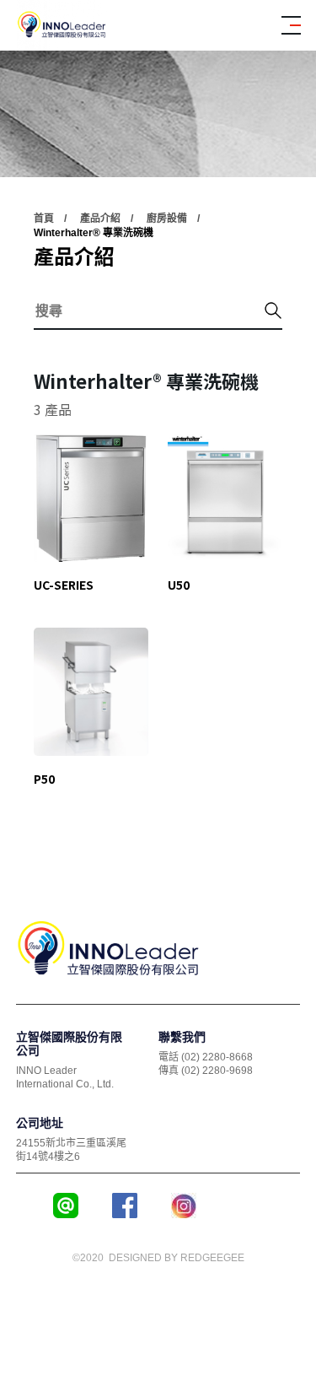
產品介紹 (100, 218)
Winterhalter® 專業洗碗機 (93, 233)
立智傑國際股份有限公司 (69, 1043)
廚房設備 (167, 218)
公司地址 (39, 1123)
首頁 (44, 218)
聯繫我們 (182, 1037)
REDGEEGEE (212, 1258)
